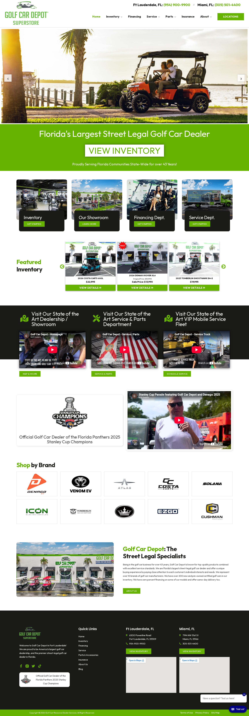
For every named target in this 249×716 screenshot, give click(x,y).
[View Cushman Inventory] (212, 511)
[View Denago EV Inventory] (36, 484)
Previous (61, 265)
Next (222, 265)
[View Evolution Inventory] (124, 511)
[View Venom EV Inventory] (80, 484)
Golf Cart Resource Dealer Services (61, 713)
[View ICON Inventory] (36, 511)
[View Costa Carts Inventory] (168, 484)
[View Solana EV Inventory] (212, 484)
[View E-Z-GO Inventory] (168, 511)
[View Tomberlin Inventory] (80, 511)
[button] (120, 16)
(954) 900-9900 (177, 5)
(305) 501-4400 (227, 5)
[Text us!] (238, 710)
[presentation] (6, 78)
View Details (89, 287)
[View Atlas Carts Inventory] (124, 484)
